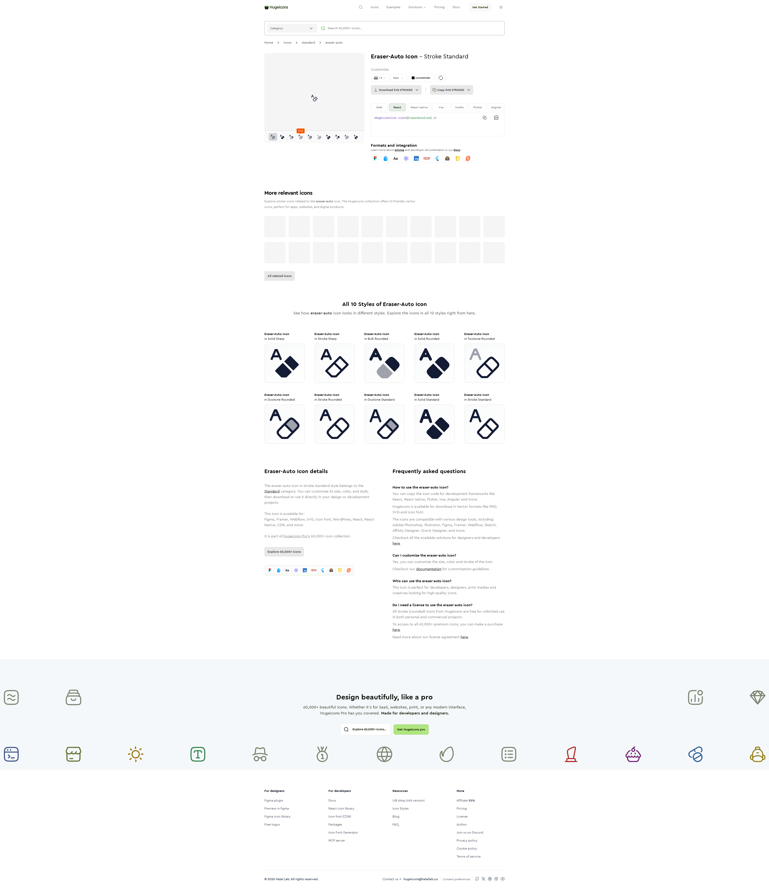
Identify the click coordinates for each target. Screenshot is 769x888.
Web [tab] (379, 107)
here (396, 543)
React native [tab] (419, 107)
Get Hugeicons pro (411, 729)
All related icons (280, 276)
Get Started (480, 7)
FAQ (396, 824)
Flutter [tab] (477, 107)
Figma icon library (277, 816)
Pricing (462, 808)
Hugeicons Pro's (296, 536)
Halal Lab (282, 879)
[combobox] (292, 28)
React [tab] (397, 107)
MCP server (336, 840)
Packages (335, 824)
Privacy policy (467, 840)
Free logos (272, 824)
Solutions (415, 7)
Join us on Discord (470, 832)
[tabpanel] (438, 124)
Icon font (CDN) (339, 816)
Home (268, 42)
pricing (399, 150)
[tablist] (438, 107)
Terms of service (469, 856)
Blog (396, 816)
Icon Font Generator (343, 832)
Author (462, 824)
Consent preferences (456, 879)
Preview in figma (276, 808)
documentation (429, 569)
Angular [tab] (496, 107)
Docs (457, 150)
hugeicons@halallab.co (421, 879)
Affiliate (466, 800)
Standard (272, 491)
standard (308, 42)
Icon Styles (401, 808)
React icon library (341, 808)
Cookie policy (467, 848)
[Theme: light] (501, 7)
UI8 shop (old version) (409, 800)
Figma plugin (273, 800)
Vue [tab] (441, 107)
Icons (287, 42)
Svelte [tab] (459, 107)
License (462, 816)
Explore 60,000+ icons (284, 551)
